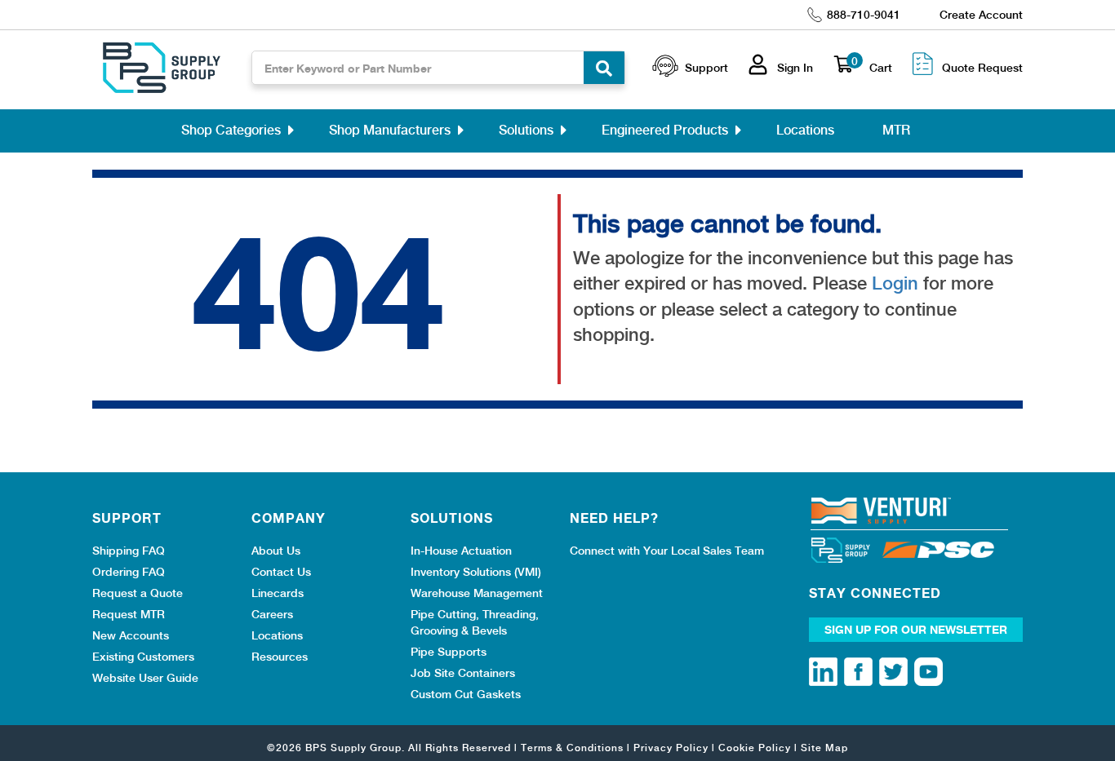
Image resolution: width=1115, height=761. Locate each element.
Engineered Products (665, 130)
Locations (805, 130)
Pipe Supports (448, 651)
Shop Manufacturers (390, 130)
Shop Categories (231, 130)
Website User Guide (145, 677)
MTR (896, 130)
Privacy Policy (671, 748)
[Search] (604, 67)
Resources (279, 656)
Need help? (614, 518)
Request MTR (128, 614)
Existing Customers (143, 656)
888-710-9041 (863, 14)
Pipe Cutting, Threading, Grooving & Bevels (475, 622)
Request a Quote (137, 593)
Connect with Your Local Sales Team (667, 550)
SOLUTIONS (452, 518)
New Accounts (130, 635)
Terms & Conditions (572, 748)
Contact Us (281, 571)
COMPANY (288, 518)
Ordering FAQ (128, 571)
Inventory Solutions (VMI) (476, 571)
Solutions (526, 130)
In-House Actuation (461, 550)
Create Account (981, 14)
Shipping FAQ (128, 550)
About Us (275, 550)
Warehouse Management (477, 593)
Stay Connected (875, 593)
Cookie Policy (754, 748)
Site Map (824, 748)
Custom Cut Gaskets (466, 694)
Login (895, 283)
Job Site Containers (463, 672)
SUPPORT (127, 518)
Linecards (277, 593)
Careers (272, 614)
